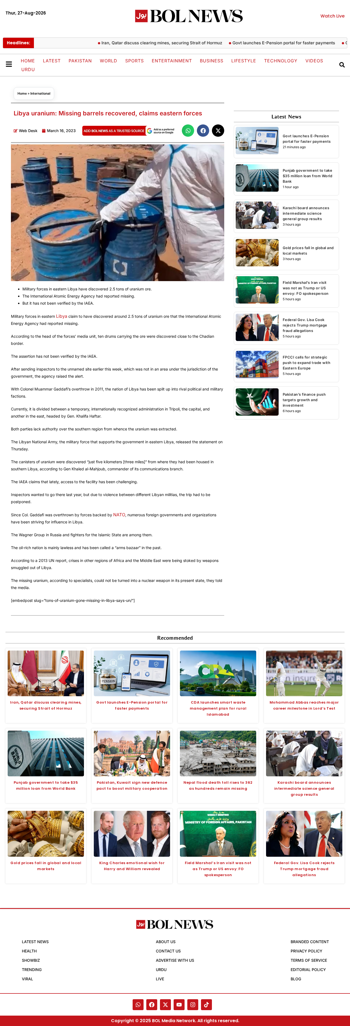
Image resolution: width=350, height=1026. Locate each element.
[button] (188, 130)
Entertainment (172, 60)
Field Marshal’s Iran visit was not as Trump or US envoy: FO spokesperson (306, 288)
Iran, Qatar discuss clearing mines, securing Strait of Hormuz (143, 42)
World (108, 60)
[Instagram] (192, 1004)
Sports (134, 60)
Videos (314, 60)
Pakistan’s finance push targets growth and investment (304, 399)
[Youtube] (179, 1004)
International (40, 93)
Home (28, 60)
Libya (61, 316)
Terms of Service (309, 960)
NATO (119, 514)
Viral (27, 979)
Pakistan (80, 60)
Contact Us (168, 951)
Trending (32, 969)
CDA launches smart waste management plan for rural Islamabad (218, 708)
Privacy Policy (306, 951)
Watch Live (332, 16)
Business (211, 60)
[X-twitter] (165, 1004)
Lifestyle (243, 60)
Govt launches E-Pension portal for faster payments (265, 42)
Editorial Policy (308, 969)
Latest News (35, 941)
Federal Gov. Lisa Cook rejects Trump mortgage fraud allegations (305, 325)
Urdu (28, 69)
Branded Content (310, 941)
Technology (281, 60)
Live (160, 979)
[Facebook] (151, 1004)
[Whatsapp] (138, 1004)
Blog (296, 979)
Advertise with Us (175, 960)
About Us (166, 941)
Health (29, 951)
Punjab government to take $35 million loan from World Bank (307, 175)
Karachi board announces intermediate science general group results (306, 213)
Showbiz (31, 960)
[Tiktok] (206, 1004)
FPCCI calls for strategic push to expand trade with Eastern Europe (307, 362)
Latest (52, 60)
